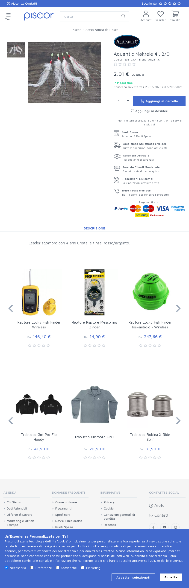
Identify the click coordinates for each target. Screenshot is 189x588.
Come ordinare (66, 502)
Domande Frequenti (68, 492)
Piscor (76, 30)
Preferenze (43, 568)
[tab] (21, 494)
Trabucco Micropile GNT (94, 437)
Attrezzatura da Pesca (102, 30)
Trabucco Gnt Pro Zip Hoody (39, 436)
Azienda (9, 492)
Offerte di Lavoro (19, 514)
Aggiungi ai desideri (151, 111)
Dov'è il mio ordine (69, 521)
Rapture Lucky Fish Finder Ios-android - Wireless (150, 324)
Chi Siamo (14, 502)
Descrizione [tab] (94, 228)
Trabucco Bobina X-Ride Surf (150, 436)
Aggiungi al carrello (161, 101)
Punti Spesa (64, 527)
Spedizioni (62, 514)
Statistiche (69, 568)
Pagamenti (63, 508)
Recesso (110, 525)
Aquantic (153, 59)
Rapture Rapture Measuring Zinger (94, 324)
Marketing (93, 568)
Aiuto (14, 3)
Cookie (109, 508)
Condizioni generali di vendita (119, 516)
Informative (110, 492)
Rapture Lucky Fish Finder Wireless (39, 324)
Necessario (18, 568)
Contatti (30, 3)
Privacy (109, 502)
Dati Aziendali (17, 508)
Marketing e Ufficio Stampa (21, 523)
